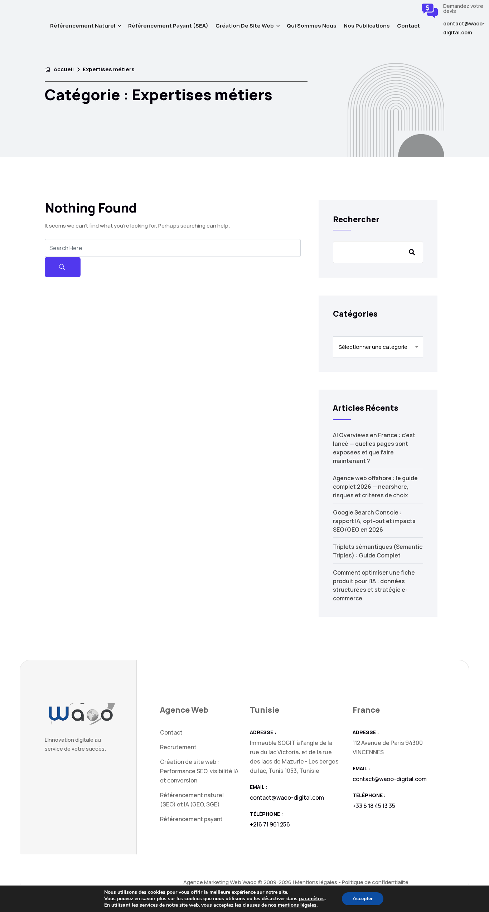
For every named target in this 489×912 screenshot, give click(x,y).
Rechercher (356, 219)
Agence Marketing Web (212, 882)
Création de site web (245, 25)
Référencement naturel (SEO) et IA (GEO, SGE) (192, 799)
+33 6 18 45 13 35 (374, 806)
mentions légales (297, 905)
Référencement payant (191, 819)
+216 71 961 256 (270, 824)
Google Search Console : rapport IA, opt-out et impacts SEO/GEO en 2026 (374, 520)
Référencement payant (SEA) (168, 25)
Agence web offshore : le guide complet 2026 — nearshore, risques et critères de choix (375, 486)
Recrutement (178, 747)
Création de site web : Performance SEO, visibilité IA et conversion (199, 771)
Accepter (363, 898)
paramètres (312, 899)
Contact (408, 25)
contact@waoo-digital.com (464, 28)
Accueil (63, 69)
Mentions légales (316, 882)
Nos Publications (367, 25)
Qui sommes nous (312, 25)
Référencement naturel (82, 25)
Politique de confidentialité (375, 882)
